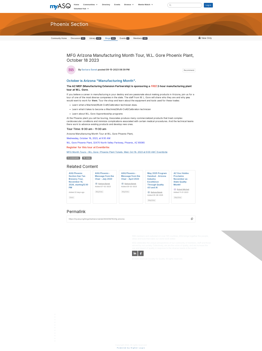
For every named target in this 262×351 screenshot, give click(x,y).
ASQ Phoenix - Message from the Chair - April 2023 (130, 176)
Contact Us (62, 330)
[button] (90, 4)
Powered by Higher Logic (131, 348)
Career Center (63, 319)
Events (124, 38)
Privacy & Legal (64, 317)
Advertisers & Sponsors (67, 335)
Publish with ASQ (64, 322)
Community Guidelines (67, 325)
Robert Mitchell (183, 189)
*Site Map (61, 338)
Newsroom (61, 341)
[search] (170, 5)
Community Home (59, 38)
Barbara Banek (89, 69)
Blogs (110, 38)
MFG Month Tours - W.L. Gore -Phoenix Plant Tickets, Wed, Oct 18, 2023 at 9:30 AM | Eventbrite (117, 152)
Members (140, 38)
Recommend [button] (189, 70)
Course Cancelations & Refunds (71, 333)
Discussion (77, 38)
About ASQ (62, 314)
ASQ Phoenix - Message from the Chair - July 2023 (104, 176)
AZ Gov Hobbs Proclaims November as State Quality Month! (181, 179)
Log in (208, 5)
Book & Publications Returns (69, 327)
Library (94, 38)
